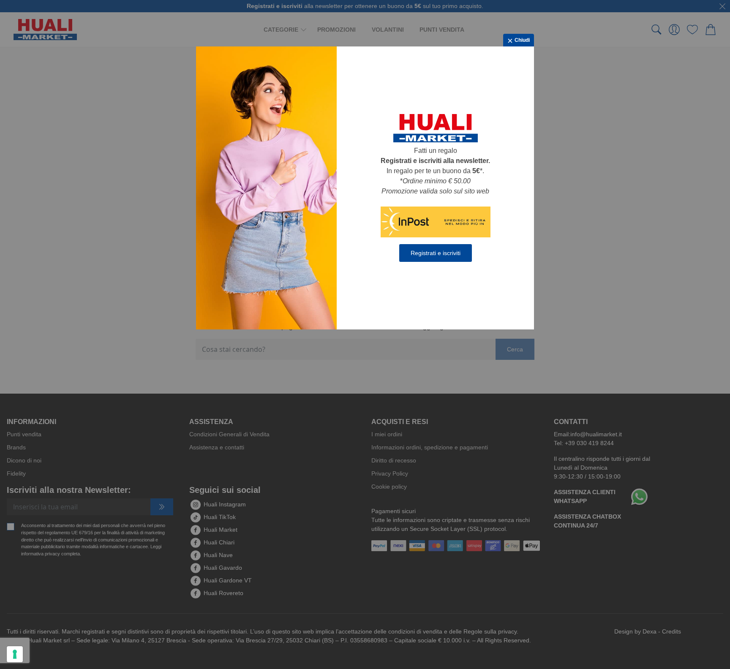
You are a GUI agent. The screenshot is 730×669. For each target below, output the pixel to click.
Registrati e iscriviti (435, 253)
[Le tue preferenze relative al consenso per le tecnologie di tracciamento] (15, 654)
